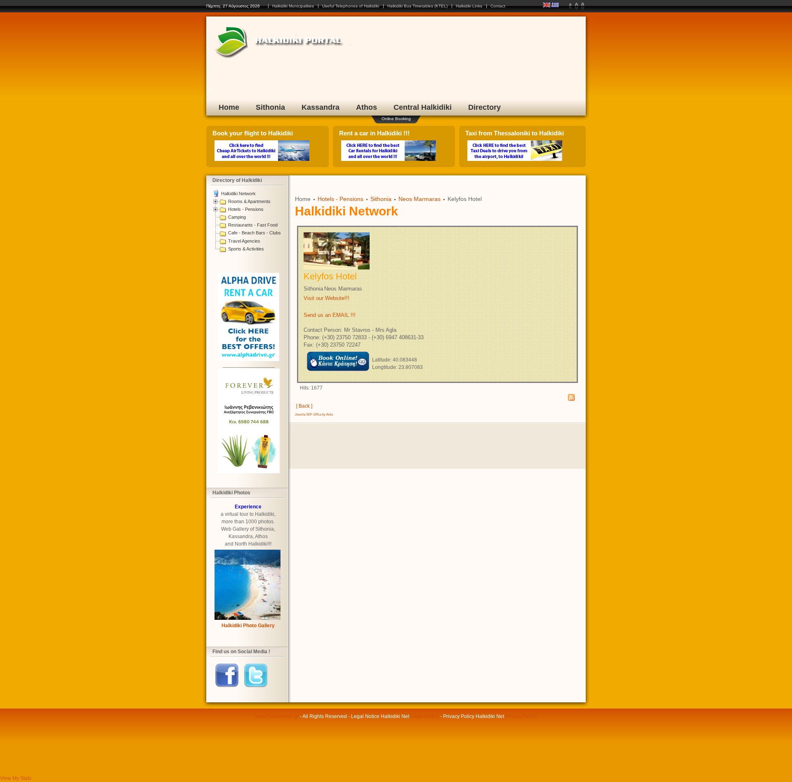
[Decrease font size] (570, 6)
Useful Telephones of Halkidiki (350, 6)
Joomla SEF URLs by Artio (314, 414)
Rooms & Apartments (249, 201)
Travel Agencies (244, 241)
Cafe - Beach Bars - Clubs (254, 232)
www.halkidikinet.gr (277, 716)
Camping (237, 217)
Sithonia (270, 107)
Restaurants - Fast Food (253, 224)
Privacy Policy (521, 716)
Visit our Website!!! (326, 298)
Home (229, 107)
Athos (366, 107)
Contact (497, 6)
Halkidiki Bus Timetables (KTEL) (417, 6)
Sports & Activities (246, 248)
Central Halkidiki (423, 107)
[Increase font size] (583, 6)
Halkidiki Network (238, 193)
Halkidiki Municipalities (293, 6)
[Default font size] (576, 6)
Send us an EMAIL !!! (330, 315)
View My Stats (15, 778)
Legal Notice (424, 716)
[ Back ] (304, 406)
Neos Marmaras (419, 199)
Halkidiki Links (469, 6)
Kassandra (320, 107)
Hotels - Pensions (246, 209)
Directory (484, 107)
